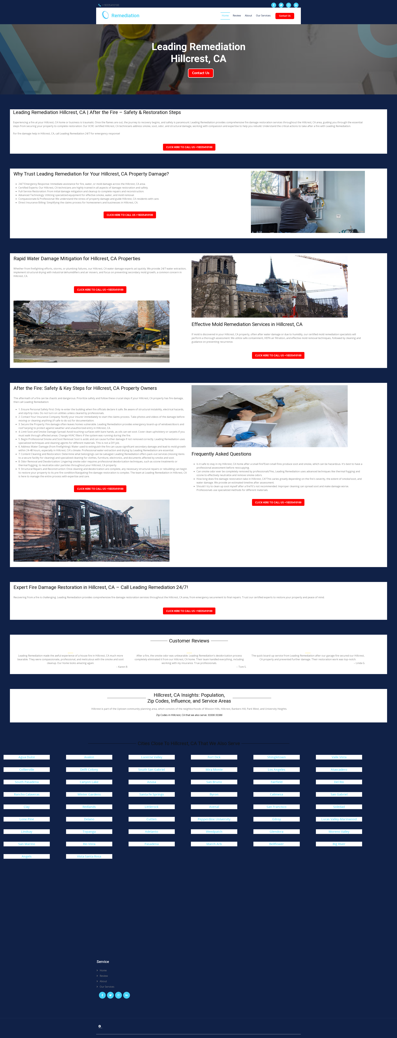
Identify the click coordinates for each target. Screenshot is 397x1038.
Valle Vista (339, 757)
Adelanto (151, 831)
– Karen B (121, 666)
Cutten (152, 819)
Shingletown (276, 757)
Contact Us (284, 16)
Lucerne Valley (151, 757)
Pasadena (152, 844)
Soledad (339, 807)
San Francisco (276, 807)
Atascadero (339, 769)
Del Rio (339, 782)
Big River (339, 844)
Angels (27, 856)
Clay (27, 807)
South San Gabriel (151, 769)
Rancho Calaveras (27, 794)
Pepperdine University (214, 819)
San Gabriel (339, 794)
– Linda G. (359, 663)
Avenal (214, 807)
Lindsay (26, 831)
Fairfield (276, 782)
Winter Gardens (89, 794)
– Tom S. (241, 666)
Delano (89, 819)
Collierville (26, 769)
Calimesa (276, 794)
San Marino (26, 844)
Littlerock (151, 807)
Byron (214, 794)
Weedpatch (214, 831)
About (248, 15)
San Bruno (214, 782)
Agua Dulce (26, 757)
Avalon (89, 757)
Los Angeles (276, 769)
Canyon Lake (89, 782)
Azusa (151, 782)
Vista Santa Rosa (89, 856)
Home (225, 15)
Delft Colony (89, 769)
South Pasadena (27, 782)
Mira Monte (214, 769)
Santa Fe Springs (151, 794)
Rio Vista (89, 844)
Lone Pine (27, 819)
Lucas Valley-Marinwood (339, 819)
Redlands (89, 807)
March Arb (214, 844)
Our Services (263, 15)
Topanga (89, 831)
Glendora (276, 831)
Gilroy (276, 819)
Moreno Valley (339, 831)
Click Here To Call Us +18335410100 (189, 147)
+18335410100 (110, 5)
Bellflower (276, 844)
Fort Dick (214, 757)
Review (237, 15)
